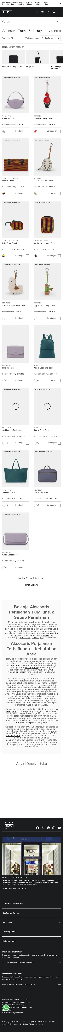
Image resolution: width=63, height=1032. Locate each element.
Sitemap (39, 1024)
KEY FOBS (37, 116)
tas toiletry (25, 638)
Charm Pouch (8, 119)
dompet (45, 635)
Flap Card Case (9, 368)
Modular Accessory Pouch (45, 243)
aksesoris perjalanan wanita (44, 633)
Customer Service (10, 913)
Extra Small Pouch (9, 243)
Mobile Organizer (9, 181)
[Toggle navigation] (59, 12)
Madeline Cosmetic (42, 493)
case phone (13, 665)
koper (17, 731)
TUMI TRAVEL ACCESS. (10, 178)
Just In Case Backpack (43, 368)
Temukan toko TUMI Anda (14, 888)
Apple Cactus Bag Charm (44, 306)
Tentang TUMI (9, 932)
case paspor (31, 722)
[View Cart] (53, 12)
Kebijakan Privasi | (27, 1024)
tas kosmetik (32, 696)
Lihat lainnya (31, 585)
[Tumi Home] (7, 12)
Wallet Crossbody (9, 555)
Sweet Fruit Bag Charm (43, 181)
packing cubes (13, 683)
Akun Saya (7, 922)
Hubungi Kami (8, 941)
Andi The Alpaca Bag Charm (14, 306)
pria (16, 635)
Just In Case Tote (41, 430)
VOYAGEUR (6, 116)
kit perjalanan (31, 668)
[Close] (60, 3)
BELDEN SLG (6, 365)
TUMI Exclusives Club (12, 904)
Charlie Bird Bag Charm (43, 119)
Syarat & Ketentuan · (10, 1024)
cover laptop (38, 638)
